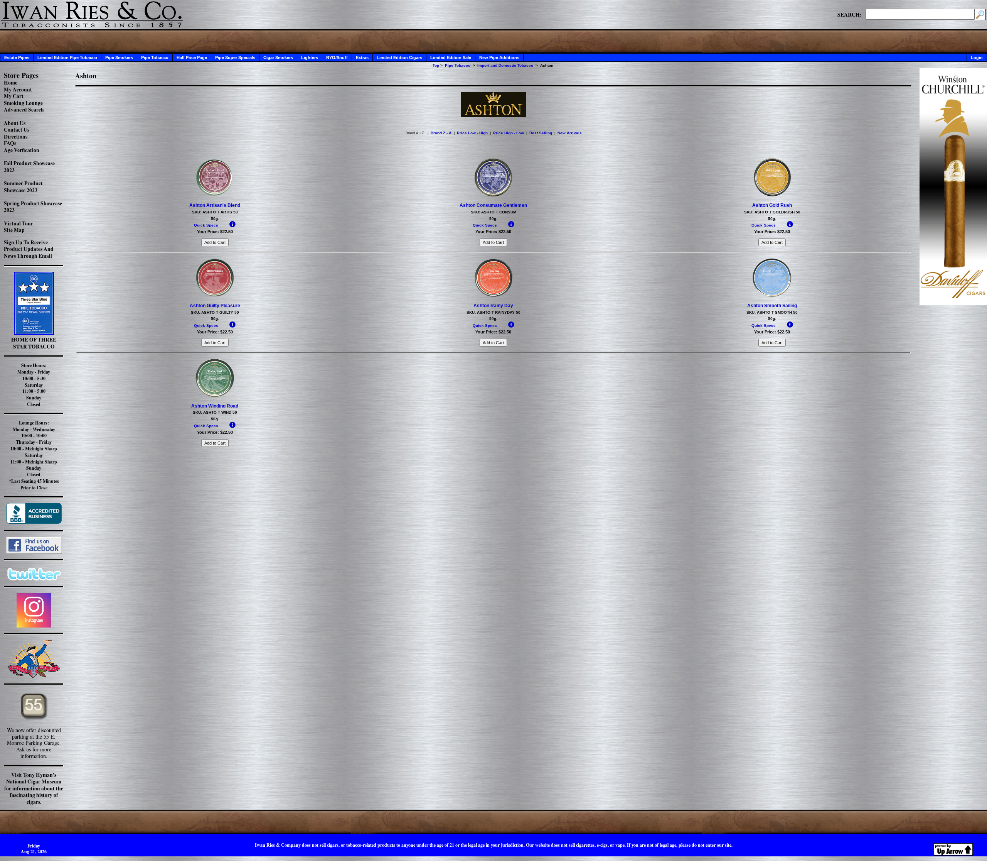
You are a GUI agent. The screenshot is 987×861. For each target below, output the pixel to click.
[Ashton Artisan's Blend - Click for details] (214, 195)
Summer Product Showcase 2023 (23, 186)
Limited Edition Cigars (399, 57)
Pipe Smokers (119, 57)
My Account (18, 89)
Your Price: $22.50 (215, 231)
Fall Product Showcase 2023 (29, 166)
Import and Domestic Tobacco (505, 65)
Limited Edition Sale (450, 57)
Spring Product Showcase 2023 (33, 207)
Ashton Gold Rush (772, 205)
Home (10, 82)
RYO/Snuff (337, 57)
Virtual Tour (18, 223)
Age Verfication (21, 150)
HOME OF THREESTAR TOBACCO (33, 343)
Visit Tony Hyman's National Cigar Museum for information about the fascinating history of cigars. (33, 788)
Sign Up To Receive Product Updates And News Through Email (29, 249)
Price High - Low (508, 133)
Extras (362, 57)
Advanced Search (24, 109)
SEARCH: (849, 14)
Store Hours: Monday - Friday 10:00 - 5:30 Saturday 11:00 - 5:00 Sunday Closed (33, 385)
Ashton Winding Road (214, 406)
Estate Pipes (16, 57)
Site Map (14, 230)
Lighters (309, 57)
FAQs (10, 143)
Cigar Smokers (278, 57)
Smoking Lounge (23, 103)
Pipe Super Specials (235, 57)
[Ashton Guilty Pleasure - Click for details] (214, 295)
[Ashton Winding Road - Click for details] (215, 395)
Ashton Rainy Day (493, 305)
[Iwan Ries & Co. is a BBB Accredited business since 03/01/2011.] (34, 521)
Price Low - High (472, 133)
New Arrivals (570, 133)
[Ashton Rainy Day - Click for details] (493, 295)
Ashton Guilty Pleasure (215, 305)
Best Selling (540, 133)
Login (977, 57)
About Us (14, 123)
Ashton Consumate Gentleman (493, 205)
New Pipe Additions (499, 57)
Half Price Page (192, 57)
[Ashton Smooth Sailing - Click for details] (772, 295)
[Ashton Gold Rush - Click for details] (772, 195)
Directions (15, 136)
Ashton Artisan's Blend (214, 205)
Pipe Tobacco (154, 57)
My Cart (14, 96)
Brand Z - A (441, 133)
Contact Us (16, 130)
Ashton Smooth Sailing (772, 305)
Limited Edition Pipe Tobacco (67, 57)
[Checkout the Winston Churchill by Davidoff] (953, 302)
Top (436, 65)
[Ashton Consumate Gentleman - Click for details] (493, 195)
